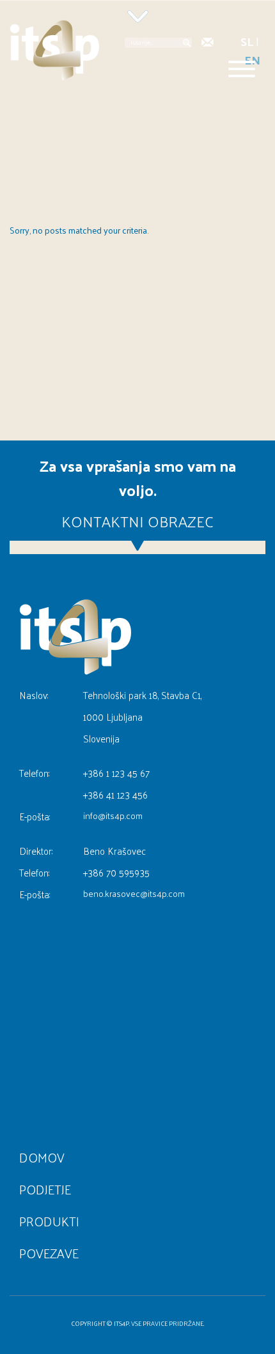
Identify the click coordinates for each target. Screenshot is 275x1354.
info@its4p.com (113, 816)
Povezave (49, 1253)
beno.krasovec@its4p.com (134, 894)
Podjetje (45, 1189)
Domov (42, 1157)
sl (246, 41)
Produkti (49, 1221)
